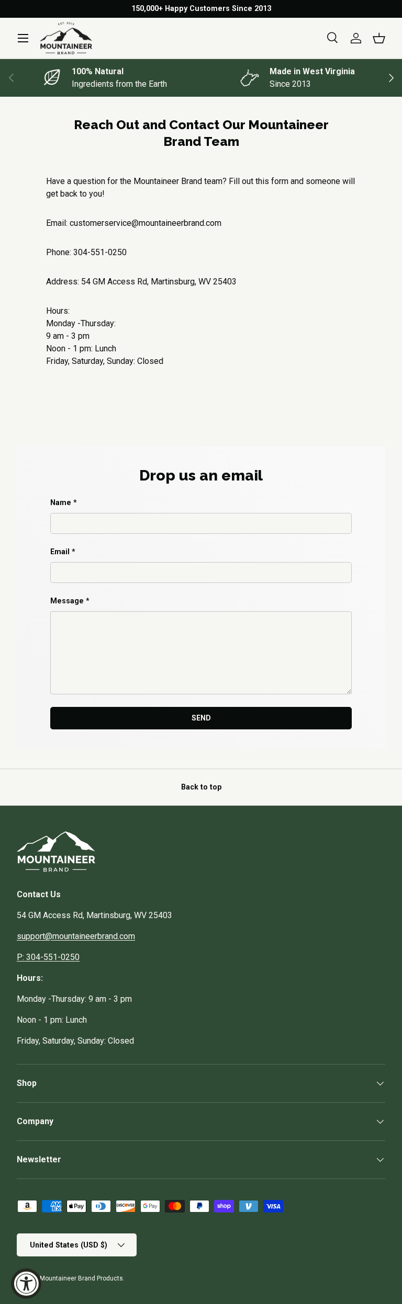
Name (60, 502)
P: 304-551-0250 (48, 957)
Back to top (201, 787)
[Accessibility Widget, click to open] (26, 1283)
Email (60, 551)
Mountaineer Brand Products (81, 1278)
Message (67, 601)
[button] (378, 38)
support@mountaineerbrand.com (76, 936)
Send (201, 718)
